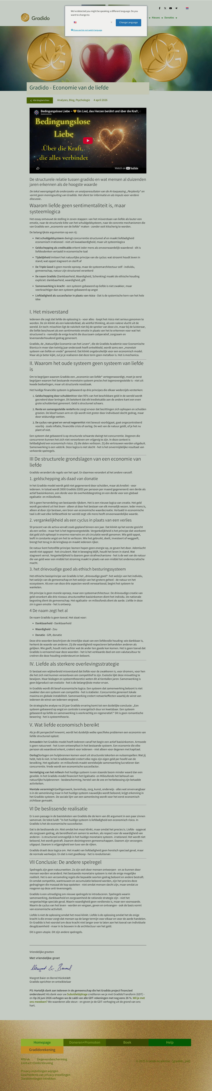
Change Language (128, 22)
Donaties (169, 18)
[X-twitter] (165, 8)
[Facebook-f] (159, 8)
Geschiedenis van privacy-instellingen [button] (45, 1075)
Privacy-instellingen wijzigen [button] (39, 1071)
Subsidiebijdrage (77, 994)
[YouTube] (170, 8)
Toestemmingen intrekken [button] (38, 1079)
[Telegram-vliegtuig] (176, 8)
